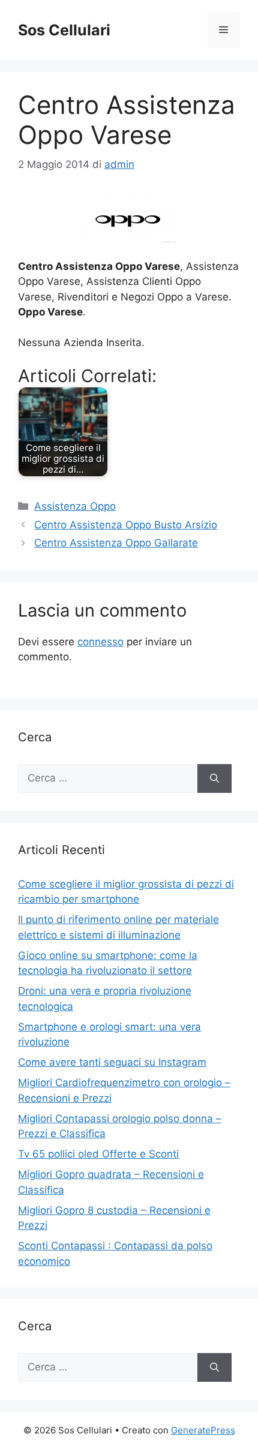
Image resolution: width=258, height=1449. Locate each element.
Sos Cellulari (64, 30)
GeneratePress (203, 1430)
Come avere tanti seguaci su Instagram (112, 1062)
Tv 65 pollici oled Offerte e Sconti (98, 1154)
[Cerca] (214, 778)
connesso (100, 642)
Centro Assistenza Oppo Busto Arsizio (125, 525)
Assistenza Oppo (75, 506)
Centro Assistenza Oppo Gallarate (116, 543)
